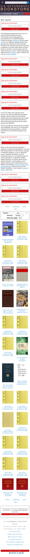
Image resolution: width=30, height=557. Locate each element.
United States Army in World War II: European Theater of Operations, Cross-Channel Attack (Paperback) (22, 311)
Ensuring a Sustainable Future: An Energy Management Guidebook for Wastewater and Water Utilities (8, 241)
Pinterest (20, 553)
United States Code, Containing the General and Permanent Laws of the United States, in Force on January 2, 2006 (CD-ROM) (22, 494)
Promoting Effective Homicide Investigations (22, 359)
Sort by (9, 215)
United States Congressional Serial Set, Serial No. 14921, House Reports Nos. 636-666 (22, 408)
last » (16, 209)
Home (2, 17)
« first (7, 206)
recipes (3, 42)
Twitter (13, 553)
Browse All (8, 17)
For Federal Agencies (15, 542)
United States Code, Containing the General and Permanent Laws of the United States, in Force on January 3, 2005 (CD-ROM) (8, 494)
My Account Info (15, 537)
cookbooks (15, 40)
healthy (13, 52)
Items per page (12, 218)
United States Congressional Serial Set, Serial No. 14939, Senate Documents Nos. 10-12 (7, 431)
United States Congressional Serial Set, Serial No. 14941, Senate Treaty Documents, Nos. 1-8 (22, 474)
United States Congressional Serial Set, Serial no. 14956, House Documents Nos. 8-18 (8, 354)
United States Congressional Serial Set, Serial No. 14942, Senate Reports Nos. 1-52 (7, 474)
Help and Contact (15, 534)
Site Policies (15, 531)
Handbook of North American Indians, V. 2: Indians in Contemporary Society (22, 285)
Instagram (15, 553)
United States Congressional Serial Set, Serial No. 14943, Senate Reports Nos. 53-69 (22, 333)
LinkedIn (23, 553)
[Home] (15, 10)
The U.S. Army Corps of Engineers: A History (8, 285)
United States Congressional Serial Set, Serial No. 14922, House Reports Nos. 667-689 (7, 408)
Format (5, 213)
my (6, 14)
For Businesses (15, 539)
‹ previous (16, 206)
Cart (26, 14)
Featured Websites (15, 545)
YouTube (18, 553)
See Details (15, 514)
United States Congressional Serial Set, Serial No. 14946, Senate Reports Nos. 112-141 (7, 333)
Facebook (10, 553)
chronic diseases (10, 54)
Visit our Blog (15, 551)
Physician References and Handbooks (14, 165)
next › (24, 206)
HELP (15, 14)
